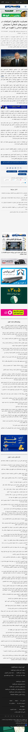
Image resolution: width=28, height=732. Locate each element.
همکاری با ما (12, 703)
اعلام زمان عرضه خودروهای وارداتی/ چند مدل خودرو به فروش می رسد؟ (14, 641)
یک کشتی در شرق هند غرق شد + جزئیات (18, 482)
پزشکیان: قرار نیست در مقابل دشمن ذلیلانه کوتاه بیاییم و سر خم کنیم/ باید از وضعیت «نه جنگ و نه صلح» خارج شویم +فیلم (14, 573)
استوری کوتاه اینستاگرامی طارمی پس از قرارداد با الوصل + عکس (15, 651)
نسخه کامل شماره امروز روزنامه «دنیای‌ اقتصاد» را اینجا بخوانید (14, 253)
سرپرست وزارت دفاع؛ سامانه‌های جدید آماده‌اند (17, 598)
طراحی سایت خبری (22, 725)
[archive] (6, 716)
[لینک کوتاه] (21, 168)
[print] (7, 168)
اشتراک (10, 700)
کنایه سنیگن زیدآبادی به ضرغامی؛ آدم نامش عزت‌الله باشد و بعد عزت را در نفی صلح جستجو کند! (14, 379)
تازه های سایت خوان (14, 457)
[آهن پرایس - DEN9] (14, 276)
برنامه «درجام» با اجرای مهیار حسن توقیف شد (17, 629)
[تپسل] (1, 106)
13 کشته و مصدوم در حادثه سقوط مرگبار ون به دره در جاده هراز (14, 543)
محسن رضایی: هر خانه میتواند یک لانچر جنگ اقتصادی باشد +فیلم (14, 548)
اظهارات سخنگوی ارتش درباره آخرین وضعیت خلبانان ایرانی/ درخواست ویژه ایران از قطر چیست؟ (14, 398)
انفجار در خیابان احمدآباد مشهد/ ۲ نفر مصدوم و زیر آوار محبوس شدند (15, 366)
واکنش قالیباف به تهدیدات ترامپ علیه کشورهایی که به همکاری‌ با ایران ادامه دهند (14, 428)
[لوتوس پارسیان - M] (14, 729)
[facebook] (18, 168)
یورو (16, 2)
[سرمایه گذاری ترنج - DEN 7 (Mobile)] (14, 13)
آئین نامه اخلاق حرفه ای (20, 712)
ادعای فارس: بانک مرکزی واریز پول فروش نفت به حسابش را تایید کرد (14, 390)
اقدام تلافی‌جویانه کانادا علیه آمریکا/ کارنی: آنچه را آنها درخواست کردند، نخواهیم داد (16, 602)
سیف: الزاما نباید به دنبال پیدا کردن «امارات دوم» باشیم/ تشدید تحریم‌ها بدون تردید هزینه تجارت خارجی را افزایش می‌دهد (14, 349)
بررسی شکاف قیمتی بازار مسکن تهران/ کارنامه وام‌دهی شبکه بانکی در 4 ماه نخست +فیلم (14, 523)
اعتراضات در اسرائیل (11, 171)
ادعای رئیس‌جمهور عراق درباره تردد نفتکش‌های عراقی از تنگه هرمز (14, 361)
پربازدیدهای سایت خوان (14, 322)
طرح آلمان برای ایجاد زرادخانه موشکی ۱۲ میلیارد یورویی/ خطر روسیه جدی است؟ (14, 501)
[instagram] (22, 716)
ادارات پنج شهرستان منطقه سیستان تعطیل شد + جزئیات (15, 540)
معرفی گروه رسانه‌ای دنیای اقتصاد (18, 670)
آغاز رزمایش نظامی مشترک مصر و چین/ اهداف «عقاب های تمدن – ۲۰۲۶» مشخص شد (15, 485)
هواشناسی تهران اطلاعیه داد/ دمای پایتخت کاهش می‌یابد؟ (15, 585)
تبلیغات (16, 700)
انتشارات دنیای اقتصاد (20, 681)
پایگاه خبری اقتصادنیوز (8, 675)
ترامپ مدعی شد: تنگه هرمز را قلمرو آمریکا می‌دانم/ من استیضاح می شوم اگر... (15, 353)
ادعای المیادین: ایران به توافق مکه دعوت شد (18, 497)
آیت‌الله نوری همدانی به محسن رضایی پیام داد (17, 608)
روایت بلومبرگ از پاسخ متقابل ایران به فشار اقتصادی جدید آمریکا (14, 519)
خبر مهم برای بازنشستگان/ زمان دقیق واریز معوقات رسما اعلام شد (14, 470)
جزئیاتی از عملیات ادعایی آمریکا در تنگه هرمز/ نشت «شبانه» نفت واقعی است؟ (15, 421)
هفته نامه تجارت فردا (20, 675)
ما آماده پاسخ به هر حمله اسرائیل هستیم (18, 212)
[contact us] (8, 716)
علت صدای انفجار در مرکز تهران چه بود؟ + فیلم (17, 492)
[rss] (14, 716)
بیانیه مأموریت (13, 709)
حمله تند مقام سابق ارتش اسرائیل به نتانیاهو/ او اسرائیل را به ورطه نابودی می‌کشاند (14, 203)
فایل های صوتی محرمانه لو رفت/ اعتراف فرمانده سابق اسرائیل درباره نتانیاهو (14, 199)
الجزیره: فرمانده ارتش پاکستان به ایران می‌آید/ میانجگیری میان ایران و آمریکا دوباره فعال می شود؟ (14, 505)
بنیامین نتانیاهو (22, 171)
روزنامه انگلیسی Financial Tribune (17, 694)
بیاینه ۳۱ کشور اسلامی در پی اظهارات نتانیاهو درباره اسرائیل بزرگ (14, 208)
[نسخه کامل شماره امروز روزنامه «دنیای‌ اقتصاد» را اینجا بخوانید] (14, 241)
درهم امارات (3, 2)
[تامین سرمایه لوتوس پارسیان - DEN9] (14, 295)
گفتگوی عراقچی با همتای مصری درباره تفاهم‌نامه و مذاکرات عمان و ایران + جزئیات (14, 595)
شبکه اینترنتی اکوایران (9, 673)
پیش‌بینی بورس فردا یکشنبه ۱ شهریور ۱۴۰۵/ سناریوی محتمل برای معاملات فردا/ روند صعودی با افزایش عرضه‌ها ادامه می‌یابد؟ (14, 567)
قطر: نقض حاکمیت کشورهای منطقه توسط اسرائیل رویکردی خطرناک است (14, 626)
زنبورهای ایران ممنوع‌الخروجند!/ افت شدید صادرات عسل (15, 509)
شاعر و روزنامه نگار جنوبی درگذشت (19, 554)
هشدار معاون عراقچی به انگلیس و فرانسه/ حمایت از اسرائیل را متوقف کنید (14, 474)
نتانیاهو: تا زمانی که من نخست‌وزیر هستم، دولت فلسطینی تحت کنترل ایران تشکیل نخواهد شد (15, 582)
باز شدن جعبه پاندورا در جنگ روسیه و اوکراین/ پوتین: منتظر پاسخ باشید (14, 478)
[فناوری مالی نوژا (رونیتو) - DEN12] (14, 443)
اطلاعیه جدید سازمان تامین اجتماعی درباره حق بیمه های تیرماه (14, 551)
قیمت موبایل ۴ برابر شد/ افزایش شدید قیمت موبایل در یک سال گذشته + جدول (14, 339)
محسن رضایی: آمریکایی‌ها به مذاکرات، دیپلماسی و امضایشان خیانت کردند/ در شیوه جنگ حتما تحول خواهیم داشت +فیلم (14, 374)
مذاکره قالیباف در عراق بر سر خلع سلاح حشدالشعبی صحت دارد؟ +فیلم (15, 557)
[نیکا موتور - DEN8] (14, 261)
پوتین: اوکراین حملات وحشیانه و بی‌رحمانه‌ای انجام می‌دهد (14, 343)
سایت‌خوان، (21, 162)
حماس (2, 75)
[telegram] (10, 168)
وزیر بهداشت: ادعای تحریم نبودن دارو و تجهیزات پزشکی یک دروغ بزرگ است (14, 530)
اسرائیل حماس (22, 174)
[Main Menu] (25, 6)
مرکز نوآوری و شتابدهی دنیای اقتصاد (17, 687)
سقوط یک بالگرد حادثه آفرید (21, 406)
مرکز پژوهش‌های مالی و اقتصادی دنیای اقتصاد (15, 689)
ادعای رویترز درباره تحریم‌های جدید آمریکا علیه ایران (16, 632)
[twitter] (15, 168)
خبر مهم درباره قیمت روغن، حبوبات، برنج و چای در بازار (15, 489)
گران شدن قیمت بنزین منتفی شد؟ (20, 425)
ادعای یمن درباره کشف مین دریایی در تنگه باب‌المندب (16, 494)
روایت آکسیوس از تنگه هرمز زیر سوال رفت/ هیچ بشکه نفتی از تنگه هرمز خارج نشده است (14, 562)
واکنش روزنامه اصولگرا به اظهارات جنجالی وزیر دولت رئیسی (14, 387)
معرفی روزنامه (22, 709)
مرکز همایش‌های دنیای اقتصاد (18, 684)
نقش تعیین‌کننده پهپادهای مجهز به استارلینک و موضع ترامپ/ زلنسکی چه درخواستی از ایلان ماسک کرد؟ (14, 465)
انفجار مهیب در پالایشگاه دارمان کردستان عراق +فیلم (16, 605)
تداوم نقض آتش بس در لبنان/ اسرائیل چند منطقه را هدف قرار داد (14, 461)
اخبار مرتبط (14, 189)
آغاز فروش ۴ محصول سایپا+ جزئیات (19, 345)
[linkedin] (12, 168)
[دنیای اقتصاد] (12, 7)
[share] (11, 716)
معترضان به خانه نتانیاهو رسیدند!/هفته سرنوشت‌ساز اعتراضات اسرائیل (14, 194)
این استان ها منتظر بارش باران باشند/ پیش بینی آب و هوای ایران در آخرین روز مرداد (14, 357)
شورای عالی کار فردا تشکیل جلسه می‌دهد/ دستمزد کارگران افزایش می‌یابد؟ (15, 370)
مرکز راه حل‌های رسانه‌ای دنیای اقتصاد (17, 692)
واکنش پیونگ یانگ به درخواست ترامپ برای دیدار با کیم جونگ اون (14, 394)
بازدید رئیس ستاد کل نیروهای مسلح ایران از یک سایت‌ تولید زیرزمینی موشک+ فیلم (14, 403)
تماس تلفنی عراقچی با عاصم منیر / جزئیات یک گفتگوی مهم (14, 527)
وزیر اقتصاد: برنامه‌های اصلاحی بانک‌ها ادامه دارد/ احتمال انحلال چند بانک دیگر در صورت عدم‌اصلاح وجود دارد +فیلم (14, 621)
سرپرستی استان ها (21, 703)
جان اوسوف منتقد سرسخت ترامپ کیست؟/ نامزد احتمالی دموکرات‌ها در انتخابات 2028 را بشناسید (15, 658)
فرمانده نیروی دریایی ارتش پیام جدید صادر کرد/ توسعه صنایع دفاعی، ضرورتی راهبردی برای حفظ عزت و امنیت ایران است (14, 383)
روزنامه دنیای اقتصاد (20, 673)
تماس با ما (22, 700)
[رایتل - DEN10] (14, 312)
